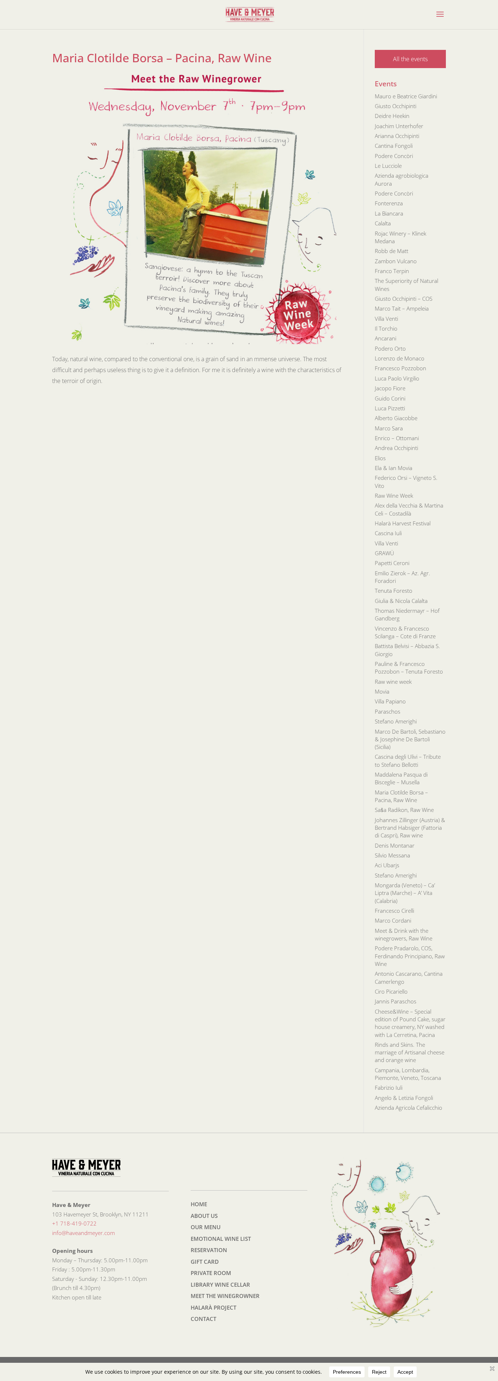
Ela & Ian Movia (393, 467)
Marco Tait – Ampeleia (402, 308)
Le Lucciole (388, 165)
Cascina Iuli (388, 533)
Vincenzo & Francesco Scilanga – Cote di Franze (405, 632)
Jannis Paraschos (395, 1001)
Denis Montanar (395, 845)
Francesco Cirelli (394, 910)
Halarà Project (213, 1307)
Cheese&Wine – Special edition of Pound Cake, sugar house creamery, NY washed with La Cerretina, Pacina (410, 1023)
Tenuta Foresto (393, 590)
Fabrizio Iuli (388, 1087)
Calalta (383, 223)
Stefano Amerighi (396, 721)
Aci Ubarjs (387, 865)
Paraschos (387, 711)
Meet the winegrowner (225, 1295)
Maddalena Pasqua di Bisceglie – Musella (401, 778)
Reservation (209, 1250)
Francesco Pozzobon (400, 368)
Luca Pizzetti (390, 408)
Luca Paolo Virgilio (397, 378)
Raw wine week (393, 681)
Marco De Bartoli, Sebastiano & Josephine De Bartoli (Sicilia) (410, 739)
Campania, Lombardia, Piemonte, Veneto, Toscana (408, 1073)
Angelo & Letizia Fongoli (404, 1097)
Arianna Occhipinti (397, 135)
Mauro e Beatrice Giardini (406, 96)
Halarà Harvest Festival (403, 523)
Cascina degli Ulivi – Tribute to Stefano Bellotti (408, 760)
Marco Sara (389, 428)
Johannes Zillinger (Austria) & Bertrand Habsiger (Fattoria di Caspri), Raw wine (410, 827)
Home (199, 1204)
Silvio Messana (392, 855)
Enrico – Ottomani (397, 438)
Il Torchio (386, 328)
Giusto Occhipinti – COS (403, 298)
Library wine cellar (220, 1284)
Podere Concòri (394, 155)
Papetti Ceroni (392, 563)
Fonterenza (389, 203)
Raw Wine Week (394, 495)
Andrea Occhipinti (396, 447)
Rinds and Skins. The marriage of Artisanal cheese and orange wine (409, 1052)
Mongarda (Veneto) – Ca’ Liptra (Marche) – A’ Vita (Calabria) (405, 892)
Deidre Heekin (392, 115)
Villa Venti (386, 318)
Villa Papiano (390, 701)
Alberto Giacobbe (396, 418)
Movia (382, 691)
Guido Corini (390, 398)
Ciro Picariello (391, 991)
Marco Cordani (393, 920)
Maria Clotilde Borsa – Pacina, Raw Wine (401, 796)
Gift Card (205, 1261)
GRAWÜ (384, 553)
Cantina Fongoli (394, 145)
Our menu (206, 1227)
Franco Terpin (392, 271)
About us (204, 1215)
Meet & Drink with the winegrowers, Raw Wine (403, 934)
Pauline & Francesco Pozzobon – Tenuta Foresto (409, 667)
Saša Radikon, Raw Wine (404, 809)
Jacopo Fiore (390, 388)
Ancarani (385, 338)
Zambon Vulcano (396, 261)
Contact (203, 1318)
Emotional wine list (221, 1238)
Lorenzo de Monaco (399, 358)
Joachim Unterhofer (399, 126)
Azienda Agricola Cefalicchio (408, 1107)
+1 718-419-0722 (74, 1223)
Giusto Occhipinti (395, 106)
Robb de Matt (391, 251)
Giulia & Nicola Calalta (401, 600)
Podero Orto (390, 348)
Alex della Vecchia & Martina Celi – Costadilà (409, 509)
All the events (410, 59)
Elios (380, 458)
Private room (211, 1273)
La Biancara (389, 213)
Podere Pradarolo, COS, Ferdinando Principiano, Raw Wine (410, 955)
